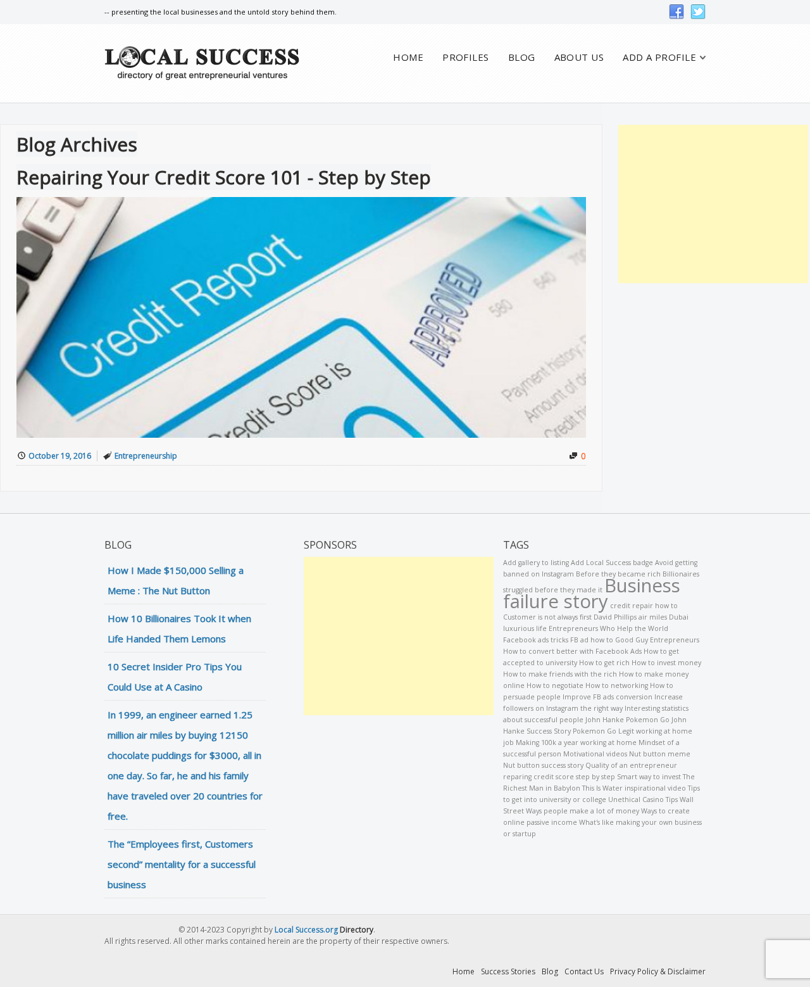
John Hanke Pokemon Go (627, 719)
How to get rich (604, 662)
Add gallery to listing (536, 562)
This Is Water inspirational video (634, 788)
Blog (521, 57)
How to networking (616, 685)
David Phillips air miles (630, 617)
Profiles (465, 57)
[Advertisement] (713, 204)
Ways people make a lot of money (582, 810)
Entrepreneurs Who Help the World (608, 628)
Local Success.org (306, 929)
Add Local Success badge (612, 562)
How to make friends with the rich (560, 674)
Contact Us (584, 971)
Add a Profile (659, 57)
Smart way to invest (649, 776)
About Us (579, 57)
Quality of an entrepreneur (631, 765)
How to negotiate (554, 685)
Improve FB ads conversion (607, 696)
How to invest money (666, 662)
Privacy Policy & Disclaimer (658, 971)
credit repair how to (644, 605)
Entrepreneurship (146, 455)
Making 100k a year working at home (576, 742)
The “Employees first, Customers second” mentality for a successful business (182, 864)
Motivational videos (595, 753)
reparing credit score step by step (559, 776)
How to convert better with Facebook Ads (572, 651)
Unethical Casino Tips (643, 799)
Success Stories (508, 971)
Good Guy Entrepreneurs (657, 639)
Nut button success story (543, 765)
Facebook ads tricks (535, 639)
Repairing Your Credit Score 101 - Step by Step (223, 177)
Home (408, 57)
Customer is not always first (547, 617)
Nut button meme (659, 753)
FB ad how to (591, 639)
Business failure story (591, 593)
